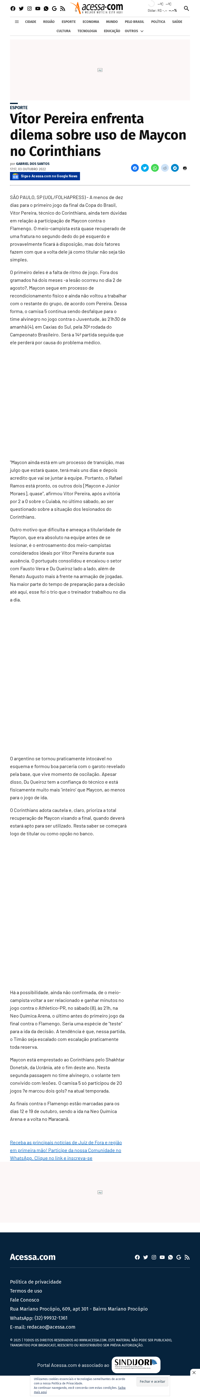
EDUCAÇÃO (112, 31)
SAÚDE (177, 22)
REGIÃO (49, 22)
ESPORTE (69, 22)
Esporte (19, 107)
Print (185, 168)
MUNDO (112, 22)
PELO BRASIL (134, 22)
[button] (135, 168)
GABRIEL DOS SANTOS (33, 164)
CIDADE (30, 22)
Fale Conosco (24, 1300)
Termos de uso (26, 1291)
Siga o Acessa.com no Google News (49, 176)
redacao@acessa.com (51, 1327)
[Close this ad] (195, 1372)
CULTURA (63, 31)
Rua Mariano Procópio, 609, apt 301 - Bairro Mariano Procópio (79, 1309)
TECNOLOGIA (87, 31)
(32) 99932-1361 (51, 1318)
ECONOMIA (91, 22)
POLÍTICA (158, 22)
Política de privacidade (35, 1282)
